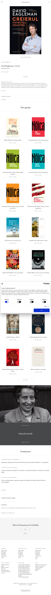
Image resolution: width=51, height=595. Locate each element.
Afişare (45, 306)
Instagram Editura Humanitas (24, 566)
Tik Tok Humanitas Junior (23, 577)
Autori (2, 557)
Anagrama (30, 584)
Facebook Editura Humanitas (24, 564)
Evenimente (3, 554)
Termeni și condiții (38, 567)
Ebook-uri (3, 568)
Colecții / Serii (4, 556)
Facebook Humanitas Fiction (24, 568)
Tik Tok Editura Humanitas (23, 567)
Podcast (2, 566)
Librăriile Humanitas (5, 564)
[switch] (19, 302)
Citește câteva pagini (25, 57)
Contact (3, 573)
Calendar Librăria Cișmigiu (8, 498)
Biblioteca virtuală (4, 567)
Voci (36, 558)
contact (25, 533)
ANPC (36, 570)
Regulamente (38, 568)
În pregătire (3, 553)
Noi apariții (3, 552)
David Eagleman (7, 66)
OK (41, 310)
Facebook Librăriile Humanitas (24, 573)
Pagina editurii (4, 550)
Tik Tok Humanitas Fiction (23, 571)
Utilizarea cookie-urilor (40, 566)
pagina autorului (25, 442)
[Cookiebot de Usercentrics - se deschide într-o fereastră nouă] (44, 284)
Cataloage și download (5, 571)
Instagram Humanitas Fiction (24, 570)
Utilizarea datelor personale (40, 564)
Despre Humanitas (5, 570)
